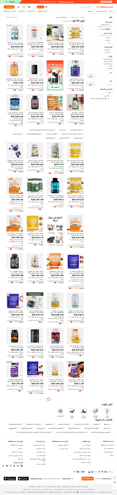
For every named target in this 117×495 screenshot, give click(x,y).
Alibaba (82, 17)
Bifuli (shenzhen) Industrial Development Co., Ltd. (75, 122)
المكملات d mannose (51, 134)
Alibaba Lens (106, 478)
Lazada (59, 486)
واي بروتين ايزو (40, 428)
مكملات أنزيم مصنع (64, 138)
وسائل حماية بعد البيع (85, 455)
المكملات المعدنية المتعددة (15, 424)
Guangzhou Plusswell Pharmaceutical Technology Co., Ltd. (55, 321)
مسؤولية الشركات (108, 452)
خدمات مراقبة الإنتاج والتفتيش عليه (81, 459)
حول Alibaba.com (108, 441)
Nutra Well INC (59, 205)
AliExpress (32, 486)
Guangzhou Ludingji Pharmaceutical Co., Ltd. (75, 52)
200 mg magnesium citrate (81, 424)
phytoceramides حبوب (63, 424)
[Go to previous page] (52, 399)
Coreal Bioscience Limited (15, 123)
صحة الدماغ (106, 424)
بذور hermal (62, 130)
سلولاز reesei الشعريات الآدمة (91, 428)
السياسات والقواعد (86, 462)
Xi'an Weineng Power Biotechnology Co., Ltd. (75, 205)
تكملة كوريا (96, 424)
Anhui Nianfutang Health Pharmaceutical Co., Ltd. (34, 281)
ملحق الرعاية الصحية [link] (61, 17)
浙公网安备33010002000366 (88, 492)
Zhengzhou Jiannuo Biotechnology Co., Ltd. (14, 88)
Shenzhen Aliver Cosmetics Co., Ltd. (75, 286)
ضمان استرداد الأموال (85, 448)
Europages (85, 486)
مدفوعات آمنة (87, 445)
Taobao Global (66, 486)
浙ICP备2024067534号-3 (105, 492)
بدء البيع (21, 448)
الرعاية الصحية (74, 17)
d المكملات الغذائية (50, 138)
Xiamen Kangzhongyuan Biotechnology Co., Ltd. (55, 122)
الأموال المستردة (40, 455)
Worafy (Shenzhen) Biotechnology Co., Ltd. (14, 247)
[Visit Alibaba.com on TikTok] (3, 466)
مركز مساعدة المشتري (39, 445)
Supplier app (66, 478)
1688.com (40, 486)
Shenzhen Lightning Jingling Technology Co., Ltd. (14, 209)
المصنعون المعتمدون (62, 445)
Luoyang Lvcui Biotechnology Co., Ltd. (34, 207)
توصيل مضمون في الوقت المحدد (82, 452)
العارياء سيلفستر (77, 138)
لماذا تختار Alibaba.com (107, 445)
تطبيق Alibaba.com (36, 478)
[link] (114, 477)
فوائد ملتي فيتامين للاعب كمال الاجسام (100, 432)
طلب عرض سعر (63, 448)
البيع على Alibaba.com (17, 445)
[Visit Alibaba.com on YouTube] (7, 466)
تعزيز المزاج (106, 428)
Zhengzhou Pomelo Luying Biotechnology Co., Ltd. (75, 88)
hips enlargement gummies (33, 424)
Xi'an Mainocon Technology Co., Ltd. (34, 122)
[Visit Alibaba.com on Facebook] (21, 466)
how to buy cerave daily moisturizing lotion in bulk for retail (71, 432)
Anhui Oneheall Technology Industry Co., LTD (55, 52)
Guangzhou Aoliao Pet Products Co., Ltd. (14, 320)
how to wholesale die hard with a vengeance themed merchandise (34, 432)
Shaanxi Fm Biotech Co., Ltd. (35, 170)
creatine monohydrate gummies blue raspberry (41, 130)
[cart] (23, 7)
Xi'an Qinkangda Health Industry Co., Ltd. (14, 54)
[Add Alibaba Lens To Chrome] (88, 478)
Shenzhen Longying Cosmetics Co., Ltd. (34, 243)
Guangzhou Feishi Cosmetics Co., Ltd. (75, 245)
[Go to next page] (37, 399)
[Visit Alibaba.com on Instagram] (11, 466)
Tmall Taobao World (49, 486)
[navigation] (99, 208)
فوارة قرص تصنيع (17, 134)
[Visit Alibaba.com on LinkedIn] (18, 466)
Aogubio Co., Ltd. (59, 171)
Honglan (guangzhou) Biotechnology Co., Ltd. (55, 281)
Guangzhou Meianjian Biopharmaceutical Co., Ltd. (75, 170)
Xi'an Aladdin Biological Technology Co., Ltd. (34, 88)
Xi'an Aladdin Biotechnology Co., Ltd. (34, 54)
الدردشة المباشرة (40, 448)
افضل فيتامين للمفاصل (26, 428)
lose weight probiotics (75, 130)
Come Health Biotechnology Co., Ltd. (75, 320)
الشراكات (20, 459)
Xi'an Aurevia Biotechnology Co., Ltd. (34, 320)
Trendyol (78, 486)
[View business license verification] (75, 492)
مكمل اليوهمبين (12, 428)
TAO (73, 486)
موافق (90, 76)
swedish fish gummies (73, 428)
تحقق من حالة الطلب (17, 452)
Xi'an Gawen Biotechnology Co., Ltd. (14, 281)
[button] (46, 7)
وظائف (111, 455)
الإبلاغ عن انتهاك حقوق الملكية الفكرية (37, 459)
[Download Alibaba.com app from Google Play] (10, 478)
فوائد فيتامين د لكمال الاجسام (56, 428)
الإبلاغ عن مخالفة (40, 464)
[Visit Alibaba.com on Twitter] (14, 466)
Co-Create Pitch (108, 448)
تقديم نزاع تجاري (41, 452)
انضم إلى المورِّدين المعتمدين (15, 455)
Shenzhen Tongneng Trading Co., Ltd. (75, 353)
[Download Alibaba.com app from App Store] (23, 478)
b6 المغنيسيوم (49, 424)
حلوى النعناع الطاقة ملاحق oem (34, 134)
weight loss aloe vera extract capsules (71, 134)
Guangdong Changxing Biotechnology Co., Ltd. (14, 170)
